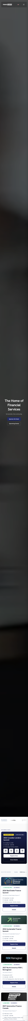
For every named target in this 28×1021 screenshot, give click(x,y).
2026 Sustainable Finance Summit (12, 930)
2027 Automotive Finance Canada (12, 1007)
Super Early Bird (20, 834)
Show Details (14, 860)
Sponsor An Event (14, 419)
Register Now (14, 856)
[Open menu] (23, 4)
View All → (23, 872)
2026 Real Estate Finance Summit (12, 891)
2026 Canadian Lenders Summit (12, 839)
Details (14, 909)
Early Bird (6, 1003)
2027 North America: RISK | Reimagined (12, 968)
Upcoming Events (14, 423)
